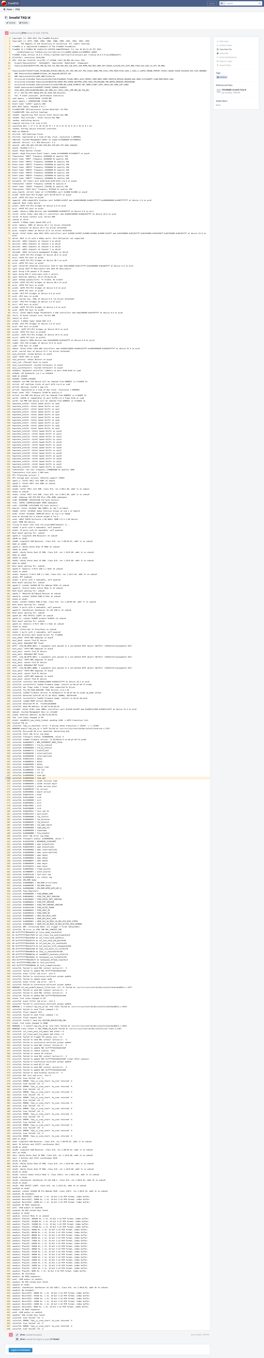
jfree (24, 33)
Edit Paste (224, 41)
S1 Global (54, 1339)
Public (25, 22)
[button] (212, 3)
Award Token (225, 65)
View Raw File (226, 49)
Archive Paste (226, 45)
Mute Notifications (228, 57)
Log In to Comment (20, 1350)
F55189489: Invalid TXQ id (234, 89)
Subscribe (224, 53)
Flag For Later (226, 61)
